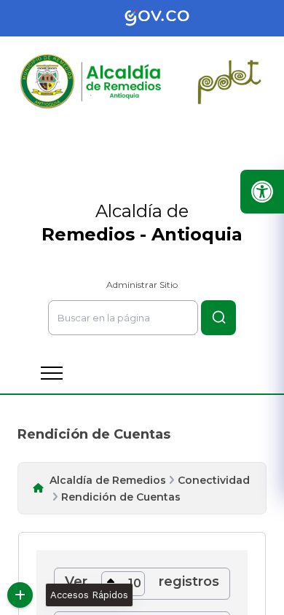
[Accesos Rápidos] (20, 595)
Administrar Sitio (142, 284)
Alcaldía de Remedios (108, 480)
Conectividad (214, 480)
